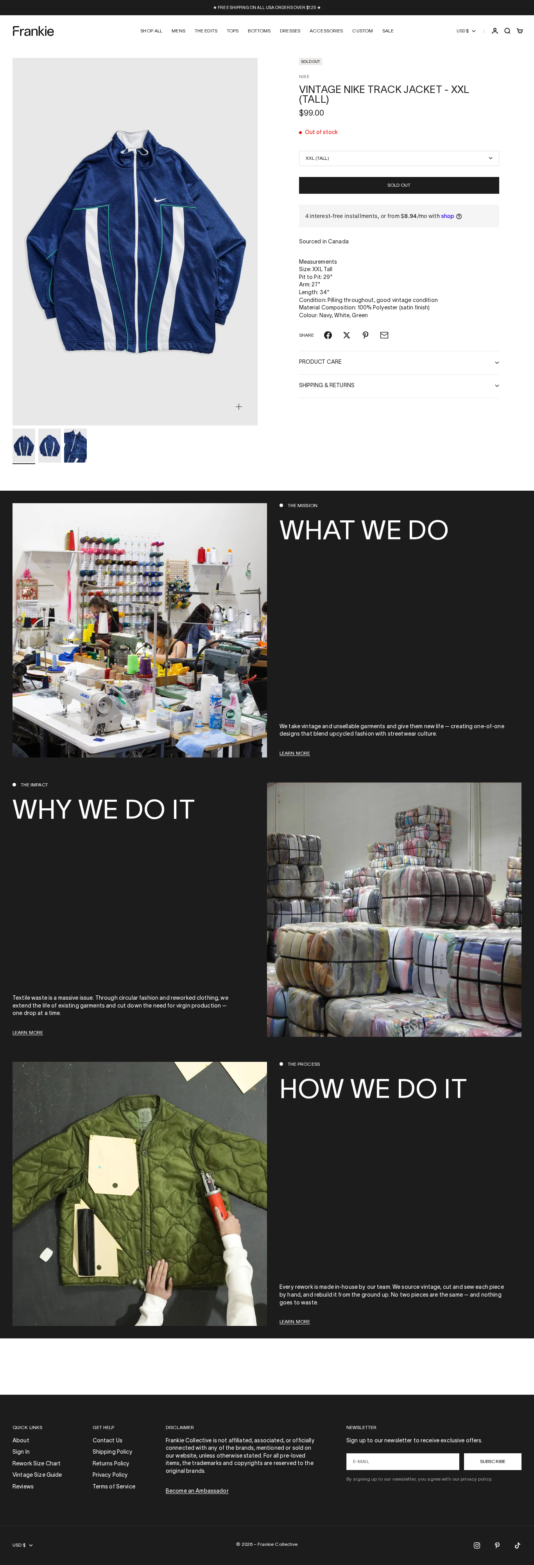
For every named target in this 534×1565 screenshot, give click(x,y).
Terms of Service (114, 1487)
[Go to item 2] (49, 446)
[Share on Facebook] (328, 335)
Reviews (23, 1487)
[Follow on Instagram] (477, 1545)
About (21, 1441)
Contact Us (107, 1441)
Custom (362, 31)
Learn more (295, 753)
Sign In (21, 1452)
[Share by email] (384, 335)
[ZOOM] (239, 406)
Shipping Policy (113, 1452)
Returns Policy (111, 1464)
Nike (304, 77)
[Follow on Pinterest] (497, 1545)
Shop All (151, 31)
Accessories (326, 31)
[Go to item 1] (24, 446)
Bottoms (259, 31)
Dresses (290, 31)
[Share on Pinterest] (365, 335)
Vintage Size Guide (37, 1475)
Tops (232, 31)
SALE (387, 31)
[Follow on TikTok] (517, 1545)
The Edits (206, 31)
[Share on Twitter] (346, 335)
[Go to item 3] (75, 446)
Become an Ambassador (197, 1491)
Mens (178, 31)
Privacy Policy (110, 1475)
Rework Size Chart (37, 1464)
